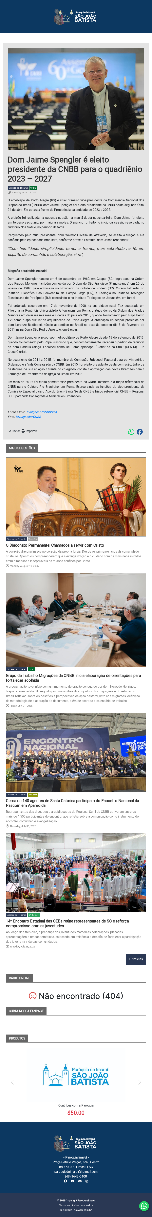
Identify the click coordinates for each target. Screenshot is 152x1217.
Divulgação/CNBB (28, 417)
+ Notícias (136, 959)
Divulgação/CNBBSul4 (41, 412)
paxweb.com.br (83, 1209)
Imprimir (31, 431)
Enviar (15, 431)
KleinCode (66, 1209)
